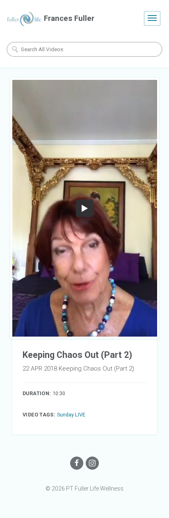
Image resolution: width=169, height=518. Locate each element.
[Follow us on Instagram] (92, 463)
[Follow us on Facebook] (76, 463)
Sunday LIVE (71, 415)
